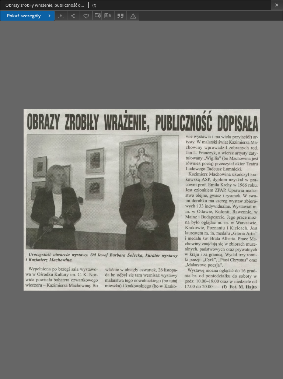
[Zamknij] (277, 5)
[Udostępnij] (73, 16)
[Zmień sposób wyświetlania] (96, 16)
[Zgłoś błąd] (133, 16)
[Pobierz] (61, 16)
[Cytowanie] (120, 16)
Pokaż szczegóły (24, 16)
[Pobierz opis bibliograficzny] (107, 16)
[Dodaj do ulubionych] (86, 16)
